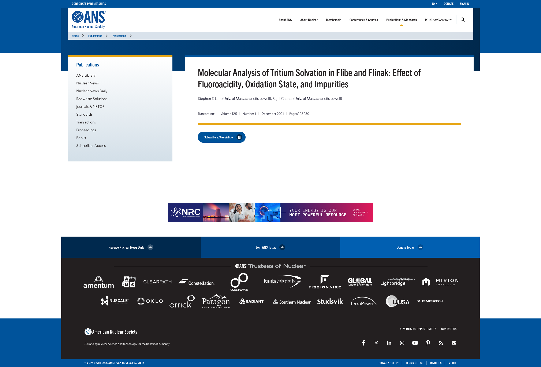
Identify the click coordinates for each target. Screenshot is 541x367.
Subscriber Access (91, 145)
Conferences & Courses (364, 20)
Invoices (436, 363)
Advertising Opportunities (418, 329)
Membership (333, 20)
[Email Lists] (453, 343)
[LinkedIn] (389, 343)
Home (75, 36)
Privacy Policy (389, 363)
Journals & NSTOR (90, 106)
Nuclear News (87, 82)
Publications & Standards (401, 20)
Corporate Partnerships (89, 3)
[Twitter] (376, 343)
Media (452, 363)
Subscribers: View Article (218, 137)
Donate (449, 3)
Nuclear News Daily (91, 90)
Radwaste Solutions (91, 98)
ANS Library (86, 75)
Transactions (118, 36)
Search (462, 20)
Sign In (464, 3)
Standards (84, 114)
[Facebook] (363, 343)
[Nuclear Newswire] (441, 343)
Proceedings (86, 129)
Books (81, 137)
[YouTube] (415, 343)
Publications (95, 36)
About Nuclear (309, 20)
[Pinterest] (428, 343)
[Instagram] (402, 343)
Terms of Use (414, 363)
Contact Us (448, 329)
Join (434, 3)
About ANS (285, 20)
